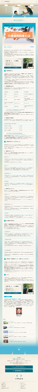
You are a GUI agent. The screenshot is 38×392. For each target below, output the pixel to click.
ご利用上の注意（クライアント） (3, 386)
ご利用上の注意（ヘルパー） (22, 386)
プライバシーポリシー (23, 384)
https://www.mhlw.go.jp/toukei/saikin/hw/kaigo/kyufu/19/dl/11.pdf (16, 134)
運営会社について (3, 384)
